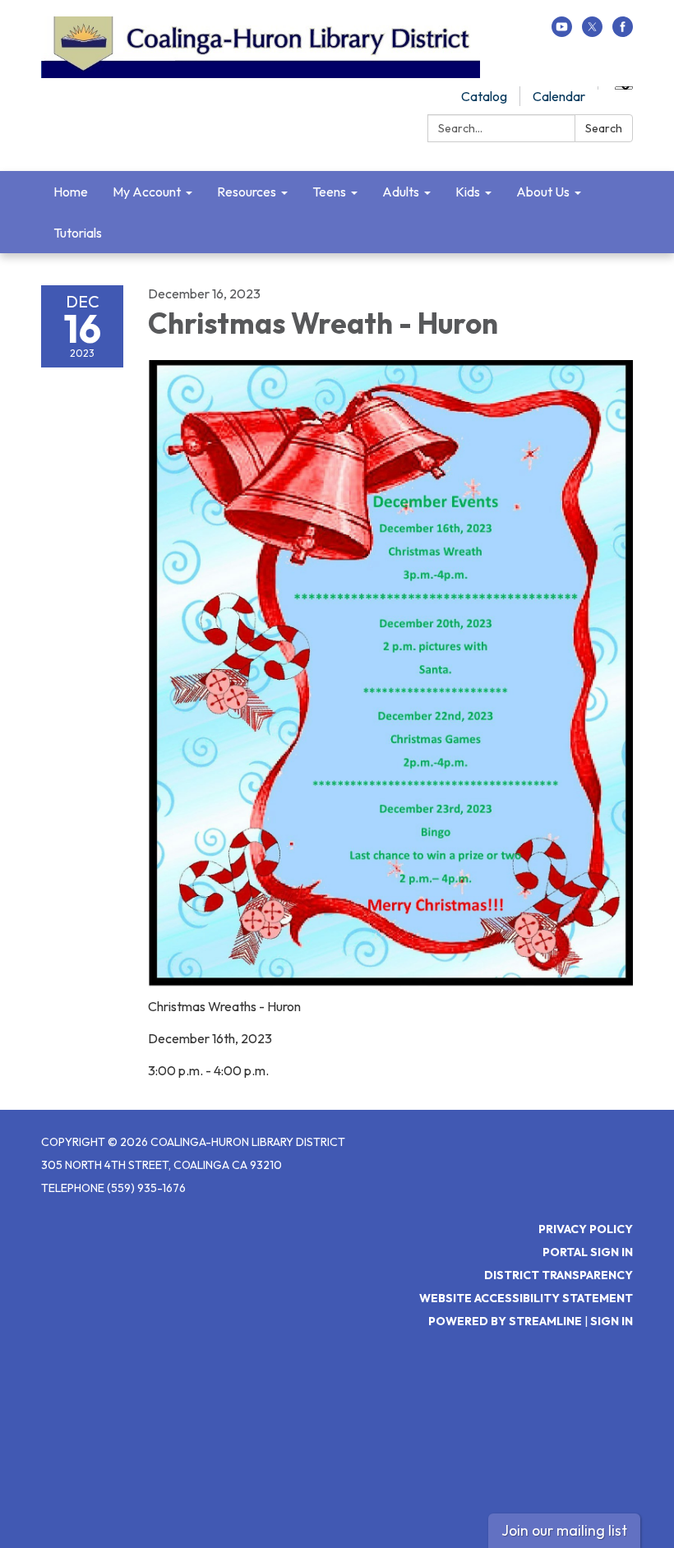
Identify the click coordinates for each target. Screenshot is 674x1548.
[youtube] (562, 32)
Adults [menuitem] (400, 191)
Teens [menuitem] (329, 191)
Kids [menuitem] (467, 191)
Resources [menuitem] (246, 191)
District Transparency (558, 1275)
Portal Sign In (587, 1252)
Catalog (484, 96)
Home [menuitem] (70, 191)
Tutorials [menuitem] (77, 232)
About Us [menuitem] (543, 191)
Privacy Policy (585, 1229)
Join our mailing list (564, 1530)
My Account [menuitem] (147, 191)
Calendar (559, 96)
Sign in (611, 1321)
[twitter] (592, 32)
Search (603, 128)
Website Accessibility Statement (526, 1298)
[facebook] (622, 32)
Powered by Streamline (505, 1321)
